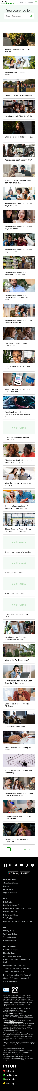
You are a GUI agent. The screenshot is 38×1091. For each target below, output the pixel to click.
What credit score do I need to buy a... (19, 137)
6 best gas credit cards (14, 572)
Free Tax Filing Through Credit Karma (17, 908)
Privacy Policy (8, 930)
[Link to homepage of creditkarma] (19, 1075)
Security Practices (10, 911)
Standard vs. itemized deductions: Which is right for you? (18, 461)
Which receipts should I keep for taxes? (18, 748)
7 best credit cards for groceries (18, 551)
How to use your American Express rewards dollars (15, 638)
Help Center (7, 902)
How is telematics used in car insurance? (17, 840)
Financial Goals (9, 953)
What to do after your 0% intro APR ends (17, 704)
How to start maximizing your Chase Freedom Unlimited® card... (17, 297)
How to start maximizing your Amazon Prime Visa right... (17, 273)
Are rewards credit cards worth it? (18, 159)
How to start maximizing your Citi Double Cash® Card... (18, 321)
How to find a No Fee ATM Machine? (17, 975)
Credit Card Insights (10, 949)
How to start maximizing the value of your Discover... (18, 227)
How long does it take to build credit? (17, 73)
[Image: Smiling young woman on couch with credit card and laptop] (19, 356)
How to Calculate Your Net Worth (18, 116)
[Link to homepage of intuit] (19, 1066)
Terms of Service (9, 937)
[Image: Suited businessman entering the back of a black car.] (19, 402)
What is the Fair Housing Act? (17, 660)
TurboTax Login (8, 918)
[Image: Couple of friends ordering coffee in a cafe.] (19, 783)
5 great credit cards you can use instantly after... (18, 817)
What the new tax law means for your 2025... (18, 484)
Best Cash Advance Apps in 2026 (18, 95)
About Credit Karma (10, 882)
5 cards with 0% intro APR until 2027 (17, 367)
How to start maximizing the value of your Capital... (18, 204)
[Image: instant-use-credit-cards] (19, 806)
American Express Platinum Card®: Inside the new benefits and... (17, 414)
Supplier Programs (10, 892)
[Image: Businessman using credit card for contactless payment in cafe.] (19, 285)
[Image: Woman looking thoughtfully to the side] (19, 127)
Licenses (6, 1010)
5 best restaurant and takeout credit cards (17, 438)
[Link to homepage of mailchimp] (19, 1083)
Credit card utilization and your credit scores (17, 344)
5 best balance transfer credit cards (17, 615)
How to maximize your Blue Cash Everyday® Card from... (18, 681)
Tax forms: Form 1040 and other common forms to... (18, 181)
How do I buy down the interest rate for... (17, 50)
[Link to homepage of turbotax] (19, 1071)
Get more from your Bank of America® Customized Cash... (17, 507)
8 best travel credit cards (15, 726)
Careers (6, 886)
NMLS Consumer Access (16, 1010)
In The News (8, 889)
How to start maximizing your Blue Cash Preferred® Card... (19, 794)
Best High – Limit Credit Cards (14, 965)
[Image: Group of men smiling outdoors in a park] (19, 39)
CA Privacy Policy (10, 934)
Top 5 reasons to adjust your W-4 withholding (18, 771)
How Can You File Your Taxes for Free (17, 921)
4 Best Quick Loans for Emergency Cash (16, 960)
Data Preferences (10, 940)
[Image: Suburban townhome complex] (19, 650)
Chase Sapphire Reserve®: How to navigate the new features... (18, 530)
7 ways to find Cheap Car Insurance (16, 968)
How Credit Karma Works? (13, 905)
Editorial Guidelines (10, 914)
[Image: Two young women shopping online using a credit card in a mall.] (19, 310)
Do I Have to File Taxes (12, 956)
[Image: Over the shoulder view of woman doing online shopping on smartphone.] (19, 379)
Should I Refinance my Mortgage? (16, 978)
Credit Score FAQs (10, 981)
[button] (36, 2)
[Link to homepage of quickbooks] (19, 1079)
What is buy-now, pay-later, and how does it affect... (18, 390)
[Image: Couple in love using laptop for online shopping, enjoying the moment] (19, 333)
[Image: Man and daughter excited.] (19, 106)
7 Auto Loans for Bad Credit (13, 971)
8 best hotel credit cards (14, 593)
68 (25, 849)
